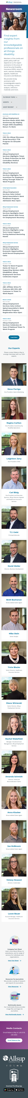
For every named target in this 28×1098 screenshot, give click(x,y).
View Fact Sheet (13, 960)
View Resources (13, 986)
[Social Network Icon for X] (14, 1066)
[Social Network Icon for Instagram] (10, 1066)
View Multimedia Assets (13, 1014)
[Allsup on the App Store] (19, 1089)
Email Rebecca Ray (14, 1040)
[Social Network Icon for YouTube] (17, 1066)
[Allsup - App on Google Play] (9, 1089)
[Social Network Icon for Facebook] (7, 1066)
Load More (14, 337)
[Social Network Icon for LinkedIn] (21, 1066)
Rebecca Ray (11, 1032)
